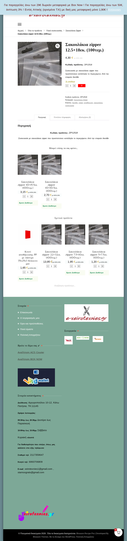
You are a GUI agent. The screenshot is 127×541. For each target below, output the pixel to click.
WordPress (70, 537)
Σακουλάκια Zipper (81, 100)
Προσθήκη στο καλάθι (81, 85)
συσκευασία (69, 106)
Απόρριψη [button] (114, 9)
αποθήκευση (88, 103)
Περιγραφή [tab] (42, 117)
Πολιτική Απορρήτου (30, 335)
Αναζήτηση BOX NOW (30, 359)
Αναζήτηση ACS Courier (31, 352)
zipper (81, 103)
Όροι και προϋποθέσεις (31, 323)
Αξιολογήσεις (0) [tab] (85, 117)
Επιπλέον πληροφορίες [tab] (62, 117)
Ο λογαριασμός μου (30, 318)
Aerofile (75, 103)
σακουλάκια (98, 103)
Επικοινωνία (26, 312)
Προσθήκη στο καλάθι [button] (28, 175)
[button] (57, 46)
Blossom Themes (40, 537)
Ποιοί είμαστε (26, 329)
